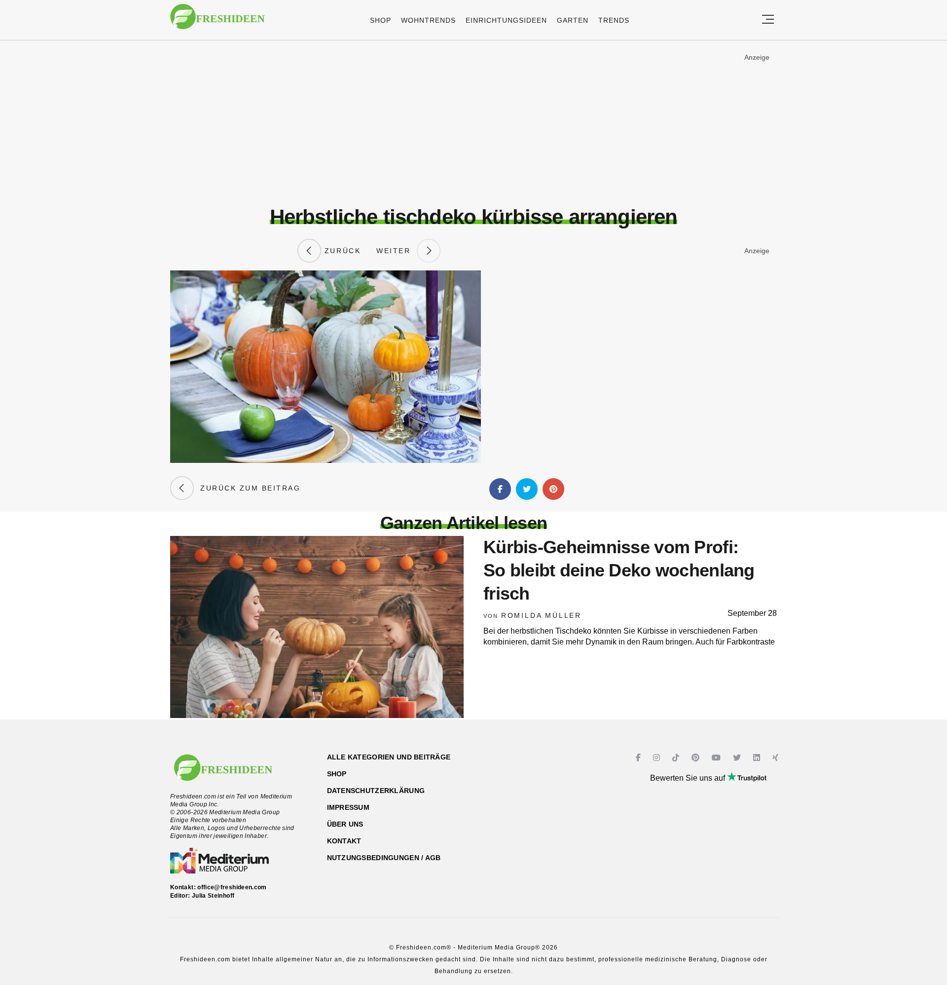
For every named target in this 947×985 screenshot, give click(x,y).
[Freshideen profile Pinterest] (697, 758)
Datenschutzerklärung (376, 791)
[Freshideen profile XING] (776, 758)
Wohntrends (428, 20)
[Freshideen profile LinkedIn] (758, 758)
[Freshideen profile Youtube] (717, 758)
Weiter (396, 251)
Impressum (348, 807)
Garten (572, 20)
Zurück (341, 251)
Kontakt (344, 841)
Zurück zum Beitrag (247, 488)
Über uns (345, 824)
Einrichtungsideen (506, 20)
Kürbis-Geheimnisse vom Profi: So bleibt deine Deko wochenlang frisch (619, 570)
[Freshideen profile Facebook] (639, 758)
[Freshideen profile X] (738, 758)
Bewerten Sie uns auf (688, 778)
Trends (613, 20)
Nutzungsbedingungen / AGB (384, 858)
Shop (380, 20)
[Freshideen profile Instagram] (657, 758)
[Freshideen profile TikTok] (677, 758)
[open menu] (768, 20)
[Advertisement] (473, 123)
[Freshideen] (217, 21)
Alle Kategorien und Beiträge (389, 757)
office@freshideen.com (232, 887)
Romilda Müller (541, 615)
